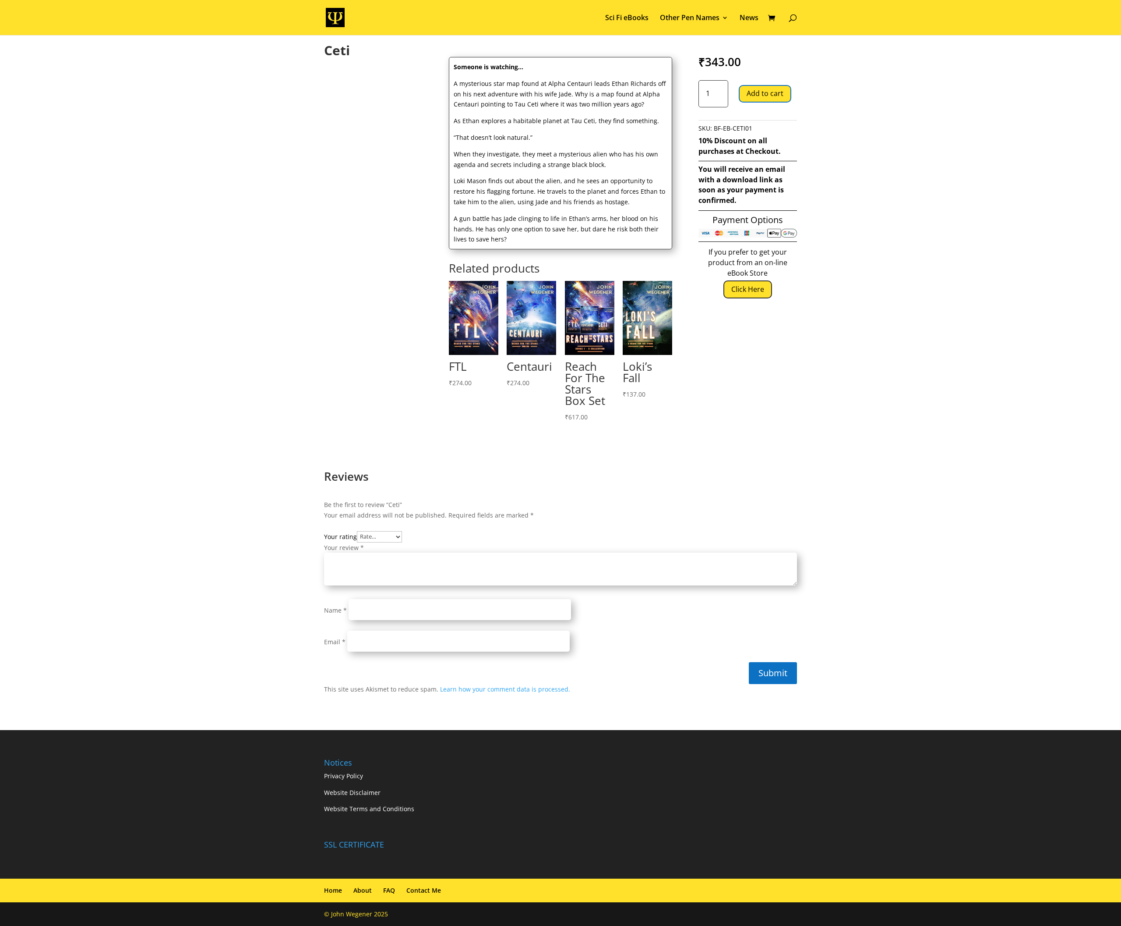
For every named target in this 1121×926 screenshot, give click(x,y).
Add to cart (765, 93)
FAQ (389, 890)
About (362, 890)
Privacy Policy (343, 776)
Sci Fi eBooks (627, 18)
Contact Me (423, 890)
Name (335, 610)
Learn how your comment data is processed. (505, 689)
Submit (772, 673)
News (749, 18)
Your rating (340, 536)
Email (334, 642)
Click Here (747, 289)
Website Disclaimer (352, 792)
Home (333, 890)
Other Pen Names (689, 18)
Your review (344, 547)
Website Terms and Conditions (369, 809)
